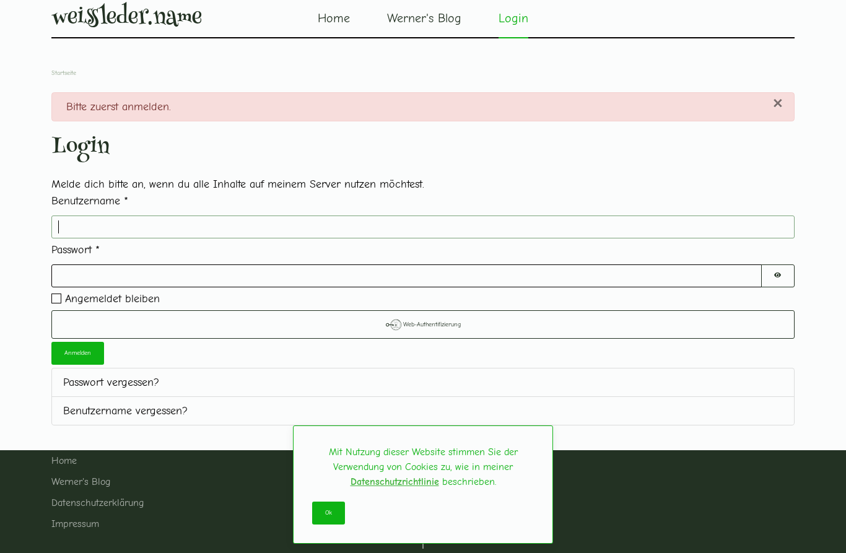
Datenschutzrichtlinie (395, 481)
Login (513, 18)
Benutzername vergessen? (125, 410)
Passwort (75, 249)
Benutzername (89, 200)
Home (334, 18)
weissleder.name (126, 18)
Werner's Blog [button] (424, 18)
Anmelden (77, 353)
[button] (423, 543)
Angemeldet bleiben (112, 298)
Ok (328, 512)
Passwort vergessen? (111, 382)
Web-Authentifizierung (431, 324)
